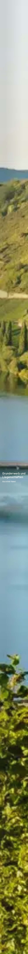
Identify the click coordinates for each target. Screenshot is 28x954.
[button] (3, 951)
